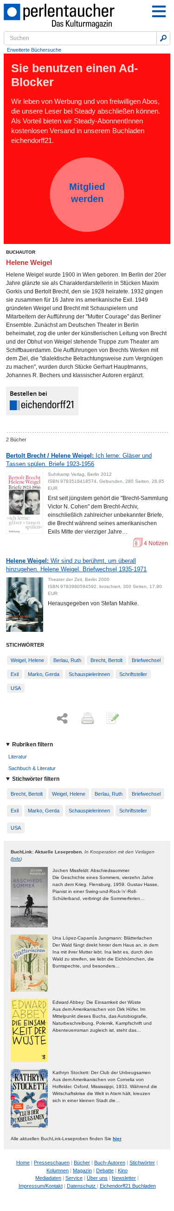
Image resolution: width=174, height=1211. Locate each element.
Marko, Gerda (43, 674)
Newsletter (124, 1178)
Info (16, 858)
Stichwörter (142, 1162)
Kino (123, 1170)
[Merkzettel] (111, 719)
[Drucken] (86, 719)
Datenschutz (82, 1186)
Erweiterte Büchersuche (34, 50)
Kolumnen (57, 1170)
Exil (15, 674)
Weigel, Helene (27, 660)
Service (74, 1178)
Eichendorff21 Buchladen (128, 1186)
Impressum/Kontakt (41, 1186)
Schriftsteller (133, 674)
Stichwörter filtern (35, 779)
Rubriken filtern (32, 744)
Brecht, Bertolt (106, 660)
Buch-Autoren (109, 1162)
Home (23, 1162)
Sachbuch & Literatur (32, 768)
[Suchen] (163, 38)
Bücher (82, 1162)
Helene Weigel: (76, 565)
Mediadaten (48, 1178)
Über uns (97, 1178)
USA (16, 688)
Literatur (17, 756)
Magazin (82, 1170)
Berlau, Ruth (67, 660)
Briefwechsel (146, 660)
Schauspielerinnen (89, 674)
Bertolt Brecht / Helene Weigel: (79, 459)
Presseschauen (52, 1162)
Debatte (105, 1170)
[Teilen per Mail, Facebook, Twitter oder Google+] (62, 719)
